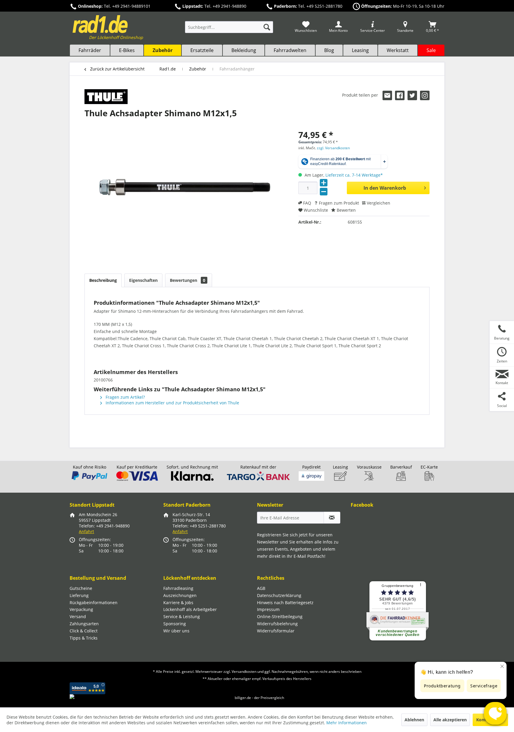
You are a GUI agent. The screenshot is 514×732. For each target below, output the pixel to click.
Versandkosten (244, 671)
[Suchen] (267, 27)
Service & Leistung (181, 616)
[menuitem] (229, 30)
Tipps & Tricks (84, 638)
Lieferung (79, 595)
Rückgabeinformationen (93, 602)
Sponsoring (174, 623)
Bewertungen (187, 280)
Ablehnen (414, 719)
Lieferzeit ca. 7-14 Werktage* (354, 175)
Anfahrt (86, 531)
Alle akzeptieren (450, 719)
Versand (78, 616)
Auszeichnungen (180, 595)
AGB (261, 588)
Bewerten (346, 210)
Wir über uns (176, 631)
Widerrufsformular (275, 631)
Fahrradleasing (178, 588)
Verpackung (81, 609)
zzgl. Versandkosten (333, 147)
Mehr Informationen (346, 722)
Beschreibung (103, 280)
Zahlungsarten (84, 623)
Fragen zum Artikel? (124, 397)
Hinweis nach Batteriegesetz (285, 602)
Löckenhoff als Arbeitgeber (190, 609)
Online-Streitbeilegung (280, 616)
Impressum (268, 609)
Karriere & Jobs (178, 602)
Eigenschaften (143, 280)
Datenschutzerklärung (279, 595)
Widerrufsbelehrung (277, 623)
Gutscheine (81, 588)
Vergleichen (378, 203)
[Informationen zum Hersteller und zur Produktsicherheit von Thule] (106, 96)
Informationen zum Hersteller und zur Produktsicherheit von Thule (171, 403)
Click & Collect (84, 631)
